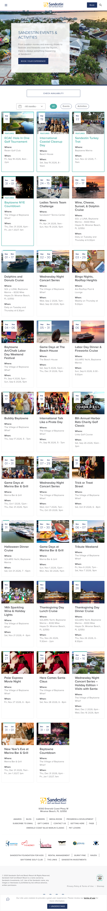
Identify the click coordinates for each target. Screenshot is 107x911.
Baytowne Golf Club (32, 859)
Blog (28, 819)
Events (66, 106)
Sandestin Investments (74, 859)
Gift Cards (43, 823)
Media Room (55, 819)
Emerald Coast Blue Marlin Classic (45, 827)
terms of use (89, 898)
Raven (93, 855)
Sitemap (100, 886)
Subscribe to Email (23, 823)
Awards (17, 819)
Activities (82, 106)
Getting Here (77, 823)
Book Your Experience (33, 61)
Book (92, 5)
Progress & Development (80, 819)
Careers (40, 819)
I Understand (57, 906)
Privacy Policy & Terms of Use (80, 886)
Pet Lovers (75, 827)
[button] (100, 5)
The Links (52, 859)
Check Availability (53, 93)
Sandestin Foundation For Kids (27, 855)
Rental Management (59, 855)
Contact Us (60, 823)
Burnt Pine (80, 855)
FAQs (91, 823)
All (53, 106)
